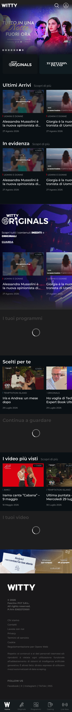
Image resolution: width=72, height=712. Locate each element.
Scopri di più (42, 85)
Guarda (7, 242)
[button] (3, 50)
